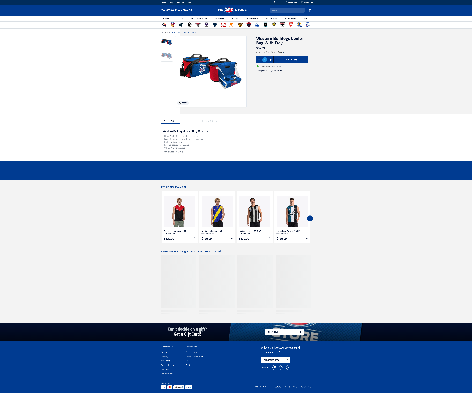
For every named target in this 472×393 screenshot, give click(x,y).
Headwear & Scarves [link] (199, 19)
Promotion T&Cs (306, 387)
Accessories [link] (219, 19)
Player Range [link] (290, 19)
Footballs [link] (235, 19)
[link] (281, 52)
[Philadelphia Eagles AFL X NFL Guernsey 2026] (292, 211)
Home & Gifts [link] (252, 19)
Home (163, 32)
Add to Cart (291, 59)
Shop (168, 32)
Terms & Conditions (291, 387)
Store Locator (191, 352)
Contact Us (190, 365)
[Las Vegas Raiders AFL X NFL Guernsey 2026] (255, 211)
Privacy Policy (276, 387)
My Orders (165, 360)
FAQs (188, 360)
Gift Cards (165, 369)
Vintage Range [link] (271, 19)
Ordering (164, 352)
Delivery (164, 356)
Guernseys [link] (165, 19)
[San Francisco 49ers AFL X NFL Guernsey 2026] (180, 211)
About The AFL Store (194, 356)
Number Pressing (168, 365)
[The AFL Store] (231, 10)
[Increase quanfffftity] (271, 60)
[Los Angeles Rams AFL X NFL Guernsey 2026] (217, 211)
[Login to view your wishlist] (195, 238)
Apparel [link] (180, 19)
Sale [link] (305, 19)
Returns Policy (167, 373)
